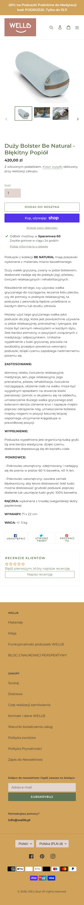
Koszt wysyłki (53, 167)
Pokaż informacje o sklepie (29, 246)
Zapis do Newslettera (25, 760)
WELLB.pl (34, 891)
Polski (23, 844)
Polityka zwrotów (22, 738)
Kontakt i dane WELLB (26, 716)
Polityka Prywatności (25, 749)
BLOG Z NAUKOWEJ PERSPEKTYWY (37, 655)
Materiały (15, 622)
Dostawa (15, 694)
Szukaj (13, 683)
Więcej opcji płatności (42, 228)
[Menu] (77, 27)
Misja (12, 633)
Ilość (7, 185)
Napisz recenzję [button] (40, 574)
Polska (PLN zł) (51, 844)
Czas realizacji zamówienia (29, 705)
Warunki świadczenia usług (30, 727)
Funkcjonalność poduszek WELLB (36, 644)
